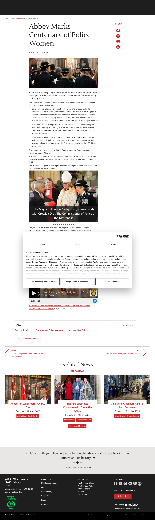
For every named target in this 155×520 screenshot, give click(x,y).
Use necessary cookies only (42, 282)
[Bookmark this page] (118, 41)
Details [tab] (78, 244)
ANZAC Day (21, 416)
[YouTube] (130, 483)
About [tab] (113, 244)
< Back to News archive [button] (28, 339)
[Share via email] (118, 47)
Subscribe (122, 496)
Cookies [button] (91, 515)
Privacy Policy (82, 271)
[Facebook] (115, 483)
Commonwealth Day (84, 420)
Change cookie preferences (76, 282)
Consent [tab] (41, 244)
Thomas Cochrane (133, 416)
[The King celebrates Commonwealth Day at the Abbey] (77, 389)
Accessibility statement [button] (139, 515)
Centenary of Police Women (49, 330)
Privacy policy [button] (103, 515)
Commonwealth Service (77, 426)
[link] (131, 505)
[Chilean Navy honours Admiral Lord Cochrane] (127, 389)
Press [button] (43, 500)
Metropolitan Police (78, 330)
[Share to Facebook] (118, 30)
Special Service (22, 330)
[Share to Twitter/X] (118, 36)
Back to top (128, 326)
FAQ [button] (43, 487)
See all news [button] (77, 371)
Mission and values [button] (49, 483)
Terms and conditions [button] (120, 515)
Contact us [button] (45, 496)
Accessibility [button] (46, 491)
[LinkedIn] (135, 483)
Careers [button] (44, 504)
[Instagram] (125, 483)
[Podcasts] (140, 484)
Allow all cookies (112, 282)
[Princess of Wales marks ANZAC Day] (28, 389)
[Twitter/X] (120, 483)
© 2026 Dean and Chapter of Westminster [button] (21, 515)
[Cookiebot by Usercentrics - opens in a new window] (118, 236)
